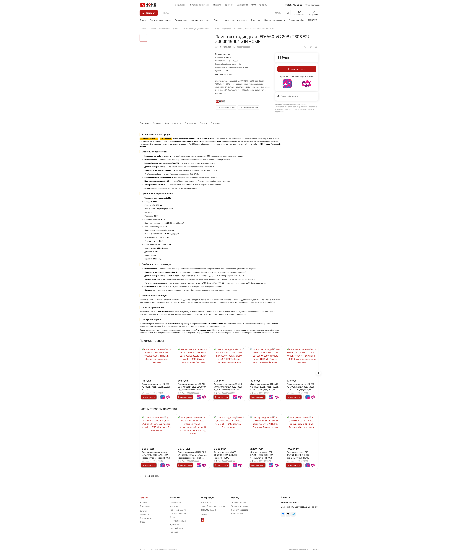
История (174, 506)
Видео (142, 522)
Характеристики (173, 123)
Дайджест (175, 524)
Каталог (144, 497)
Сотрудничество (178, 513)
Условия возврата (239, 510)
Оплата (203, 123)
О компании (175, 502)
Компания (175, 497)
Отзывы (157, 123)
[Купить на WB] (306, 83)
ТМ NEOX (205, 515)
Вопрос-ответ (237, 513)
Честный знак (176, 528)
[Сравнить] (310, 46)
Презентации (146, 518)
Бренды (143, 502)
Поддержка (145, 506)
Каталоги (144, 511)
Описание (144, 123)
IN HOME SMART (208, 510)
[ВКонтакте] (283, 514)
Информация (207, 497)
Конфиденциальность (298, 549)
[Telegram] (293, 514)
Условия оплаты (238, 502)
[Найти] (288, 13)
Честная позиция (178, 521)
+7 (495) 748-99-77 (293, 5)
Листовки (144, 515)
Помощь (235, 497)
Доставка (215, 123)
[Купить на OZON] (287, 83)
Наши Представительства (213, 506)
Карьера (174, 532)
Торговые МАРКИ (178, 510)
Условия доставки (240, 506)
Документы (190, 123)
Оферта (315, 549)
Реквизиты (206, 502)
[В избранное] (305, 46)
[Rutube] (288, 514)
